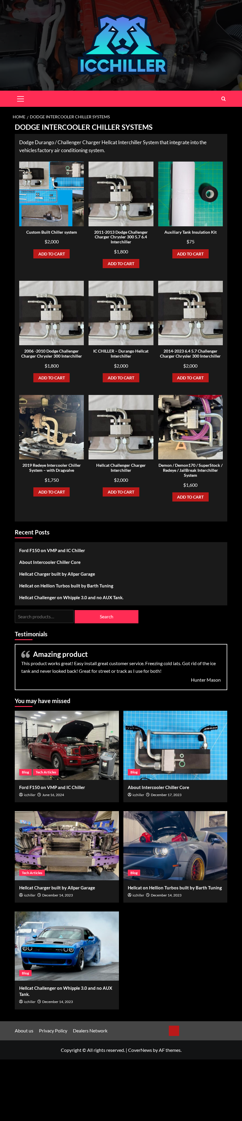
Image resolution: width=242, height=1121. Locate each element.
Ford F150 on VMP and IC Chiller (52, 550)
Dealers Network (90, 1030)
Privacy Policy (53, 1030)
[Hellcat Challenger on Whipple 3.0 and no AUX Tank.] (67, 946)
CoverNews (140, 1050)
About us (24, 1030)
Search (106, 616)
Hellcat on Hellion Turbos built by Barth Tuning (66, 585)
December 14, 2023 (57, 895)
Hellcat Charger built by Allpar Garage (57, 574)
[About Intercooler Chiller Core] (175, 745)
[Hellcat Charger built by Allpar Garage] (67, 845)
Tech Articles (46, 772)
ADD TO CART (51, 253)
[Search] (223, 99)
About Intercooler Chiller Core (50, 562)
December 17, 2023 (166, 795)
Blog (25, 772)
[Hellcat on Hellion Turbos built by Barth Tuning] (175, 845)
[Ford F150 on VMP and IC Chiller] (67, 745)
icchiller (29, 795)
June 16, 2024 (53, 795)
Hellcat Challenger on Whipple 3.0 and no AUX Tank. (71, 597)
